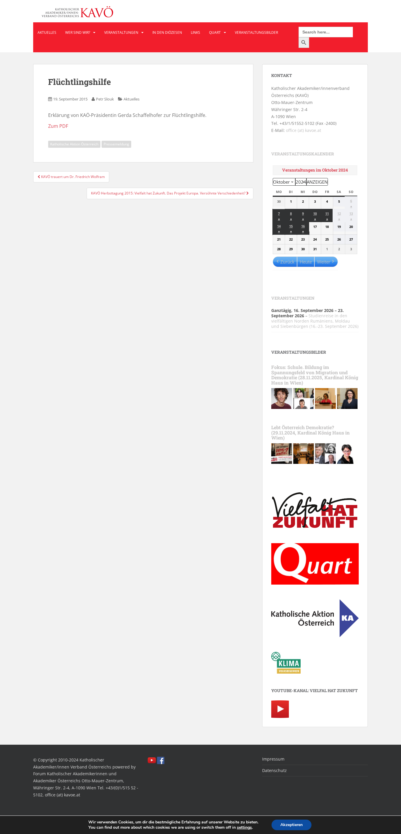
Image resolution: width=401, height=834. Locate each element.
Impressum (273, 759)
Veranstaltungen (121, 32)
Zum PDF (58, 126)
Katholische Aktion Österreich (74, 144)
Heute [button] (306, 262)
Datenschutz (274, 770)
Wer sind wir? (77, 32)
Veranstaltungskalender (302, 154)
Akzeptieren (291, 825)
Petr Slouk (105, 99)
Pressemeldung (116, 144)
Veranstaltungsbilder (256, 32)
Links (195, 32)
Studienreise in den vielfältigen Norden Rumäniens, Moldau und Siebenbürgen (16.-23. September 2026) (314, 321)
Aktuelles (47, 32)
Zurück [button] (287, 262)
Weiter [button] (323, 262)
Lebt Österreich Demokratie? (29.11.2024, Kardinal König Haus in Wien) (310, 432)
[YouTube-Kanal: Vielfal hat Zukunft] (280, 708)
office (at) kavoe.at (303, 130)
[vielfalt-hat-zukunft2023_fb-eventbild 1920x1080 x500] (281, 453)
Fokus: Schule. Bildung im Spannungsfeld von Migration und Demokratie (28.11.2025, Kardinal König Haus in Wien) (314, 375)
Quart (215, 32)
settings (244, 827)
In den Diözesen (167, 32)
